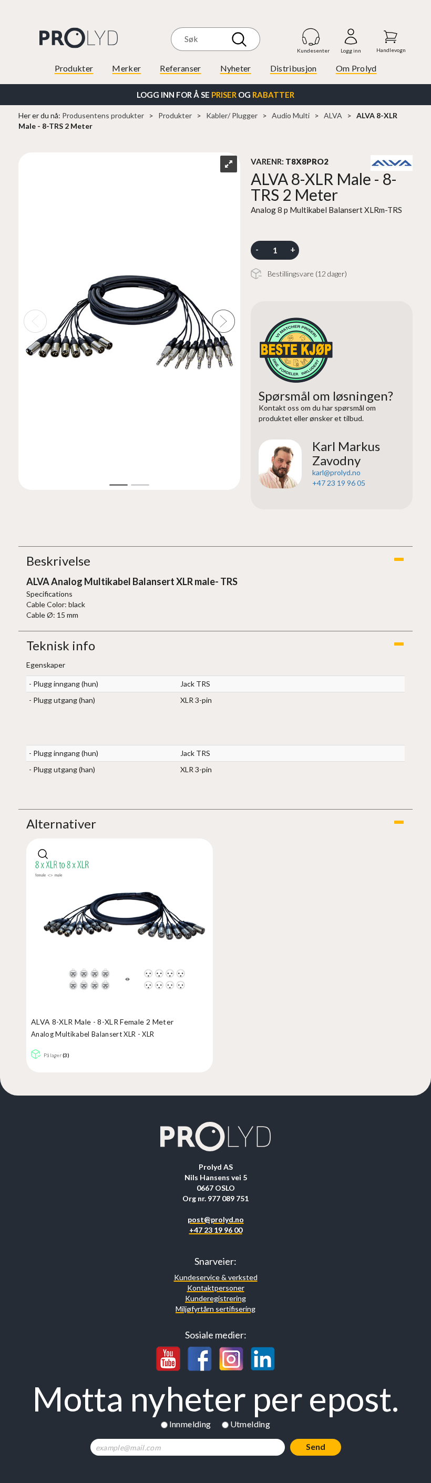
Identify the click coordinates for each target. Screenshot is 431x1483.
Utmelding (250, 1424)
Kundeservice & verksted (216, 1277)
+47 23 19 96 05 (338, 482)
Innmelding (190, 1424)
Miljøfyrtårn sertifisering (215, 1308)
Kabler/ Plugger (232, 115)
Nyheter (235, 68)
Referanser (180, 68)
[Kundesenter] (311, 36)
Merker (126, 68)
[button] (215, 561)
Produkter (74, 68)
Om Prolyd (356, 68)
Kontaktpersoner (215, 1287)
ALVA (333, 115)
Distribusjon (293, 68)
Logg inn (351, 37)
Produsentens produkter (103, 115)
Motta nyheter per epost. (215, 1399)
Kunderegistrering (215, 1298)
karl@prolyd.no (336, 472)
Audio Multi (291, 115)
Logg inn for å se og (215, 94)
